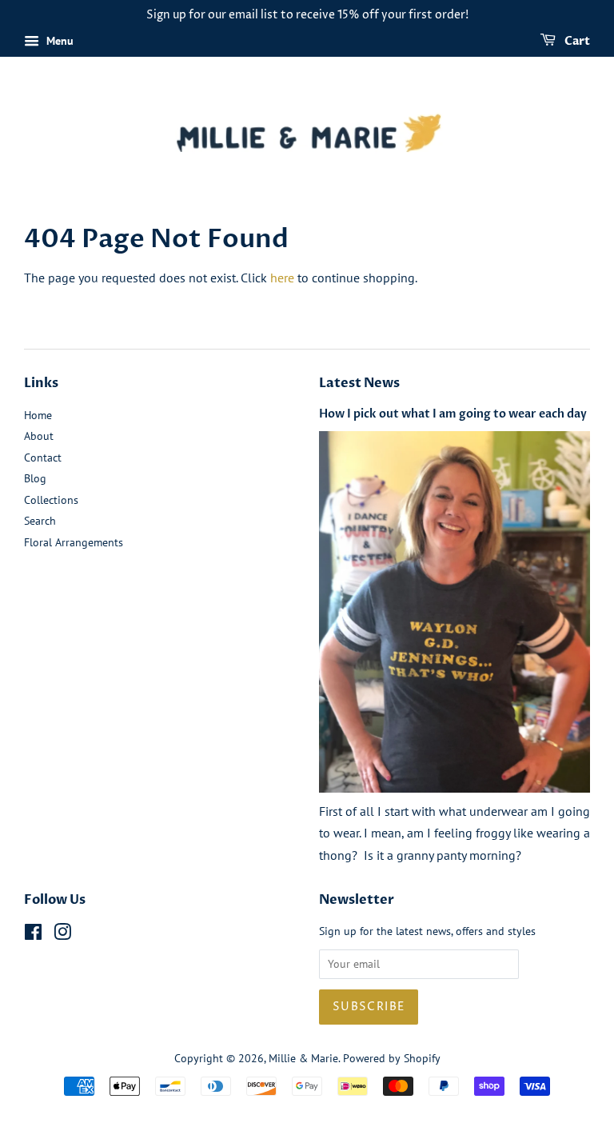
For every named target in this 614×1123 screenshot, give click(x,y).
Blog (35, 478)
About (39, 436)
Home (38, 415)
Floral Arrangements (73, 542)
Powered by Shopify (392, 1058)
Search (40, 521)
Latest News (359, 383)
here (282, 278)
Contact (43, 457)
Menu (58, 41)
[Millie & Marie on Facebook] (33, 935)
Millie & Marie (303, 1058)
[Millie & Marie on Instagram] (62, 935)
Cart (576, 41)
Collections (51, 500)
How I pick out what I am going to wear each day (453, 414)
